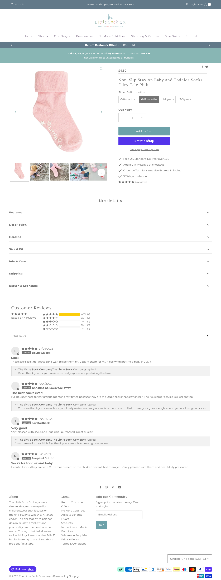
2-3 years (185, 99)
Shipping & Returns (145, 36)
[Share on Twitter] (206, 67)
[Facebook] (100, 487)
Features (15, 212)
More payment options (144, 149)
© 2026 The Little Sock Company (30, 576)
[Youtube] (119, 487)
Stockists (67, 523)
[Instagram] (106, 487)
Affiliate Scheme (71, 514)
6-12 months (149, 99)
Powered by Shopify (66, 576)
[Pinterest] (113, 487)
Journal (191, 36)
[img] (30, 348)
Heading (15, 237)
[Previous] (12, 45)
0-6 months (127, 99)
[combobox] (42, 4)
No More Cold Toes (112, 36)
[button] (126, 182)
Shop (42, 36)
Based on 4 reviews (23, 317)
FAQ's (65, 518)
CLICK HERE (128, 45)
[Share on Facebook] (203, 67)
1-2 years (168, 99)
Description (18, 224)
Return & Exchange (23, 285)
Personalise (84, 36)
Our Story (61, 36)
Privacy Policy (70, 539)
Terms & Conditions (73, 543)
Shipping (16, 273)
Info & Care (17, 261)
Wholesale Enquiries (74, 535)
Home (28, 36)
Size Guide (172, 36)
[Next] (209, 45)
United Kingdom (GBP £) (188, 558)
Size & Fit (16, 249)
